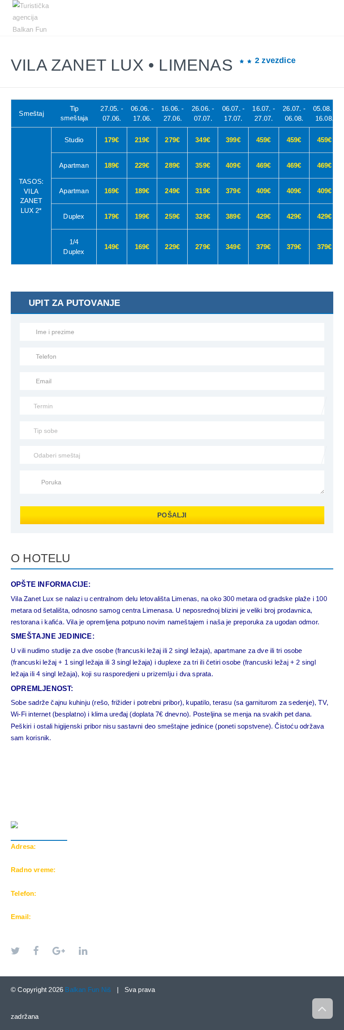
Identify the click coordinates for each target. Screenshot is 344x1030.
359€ (202, 165)
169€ (111, 191)
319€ (202, 191)
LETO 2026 (35, 40)
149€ (111, 246)
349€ (202, 140)
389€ (233, 216)
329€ (202, 216)
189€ (111, 165)
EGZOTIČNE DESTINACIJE (185, 40)
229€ (142, 165)
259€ (172, 216)
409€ (233, 165)
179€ (111, 140)
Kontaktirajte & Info (276, 40)
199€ (142, 216)
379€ (233, 191)
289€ (172, 165)
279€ (172, 140)
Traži (28, 50)
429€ (263, 216)
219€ (142, 140)
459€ (263, 140)
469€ (263, 165)
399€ (233, 140)
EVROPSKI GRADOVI (99, 40)
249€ (172, 191)
